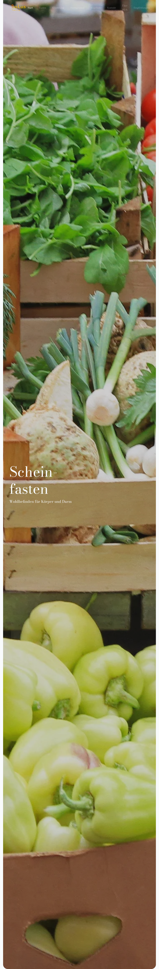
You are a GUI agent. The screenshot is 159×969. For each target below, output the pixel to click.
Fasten (42, 7)
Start (30, 7)
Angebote (96, 7)
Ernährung (58, 7)
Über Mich (124, 7)
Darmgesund (77, 7)
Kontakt (111, 7)
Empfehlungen (142, 7)
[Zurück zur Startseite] (18, 8)
